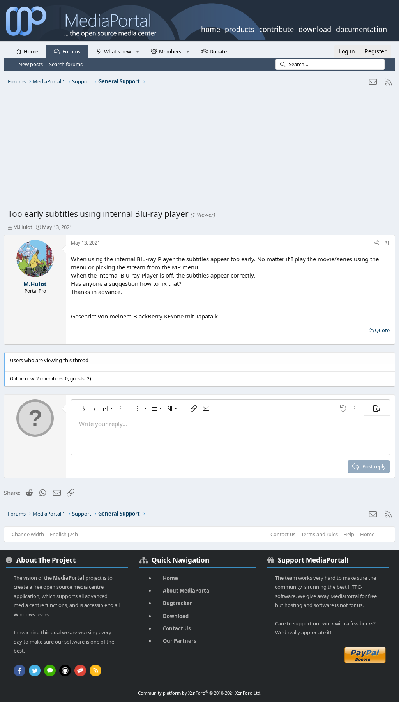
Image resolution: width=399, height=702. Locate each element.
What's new (117, 51)
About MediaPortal (187, 590)
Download (176, 615)
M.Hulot (22, 226)
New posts (30, 64)
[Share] (376, 243)
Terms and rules (319, 534)
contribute (276, 28)
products (239, 28)
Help (348, 534)
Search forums (66, 64)
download (314, 28)
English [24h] (64, 534)
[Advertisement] (199, 149)
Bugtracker (177, 603)
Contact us (282, 534)
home (210, 28)
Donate (218, 51)
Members (170, 51)
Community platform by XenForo (199, 693)
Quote (382, 330)
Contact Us (177, 628)
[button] (137, 51)
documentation (361, 28)
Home (31, 51)
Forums (71, 51)
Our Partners (179, 640)
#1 (387, 242)
